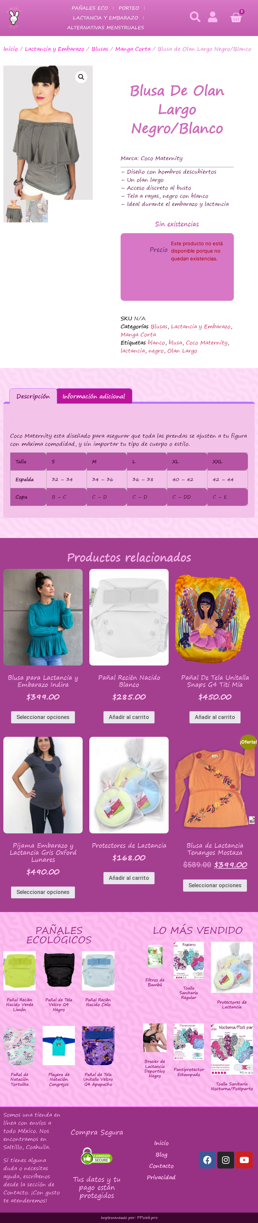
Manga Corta (132, 48)
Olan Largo (182, 350)
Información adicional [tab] (93, 396)
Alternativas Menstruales (105, 27)
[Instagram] (225, 1160)
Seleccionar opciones (43, 717)
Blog (161, 1154)
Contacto (161, 1166)
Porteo (129, 8)
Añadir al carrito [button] (129, 717)
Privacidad (161, 1177)
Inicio (10, 48)
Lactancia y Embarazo (105, 17)
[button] (81, 77)
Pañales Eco (90, 8)
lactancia (133, 350)
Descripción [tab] (33, 396)
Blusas (99, 48)
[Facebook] (207, 1160)
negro (156, 350)
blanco (156, 342)
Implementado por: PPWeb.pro (129, 1217)
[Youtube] (244, 1160)
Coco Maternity (206, 342)
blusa (175, 342)
